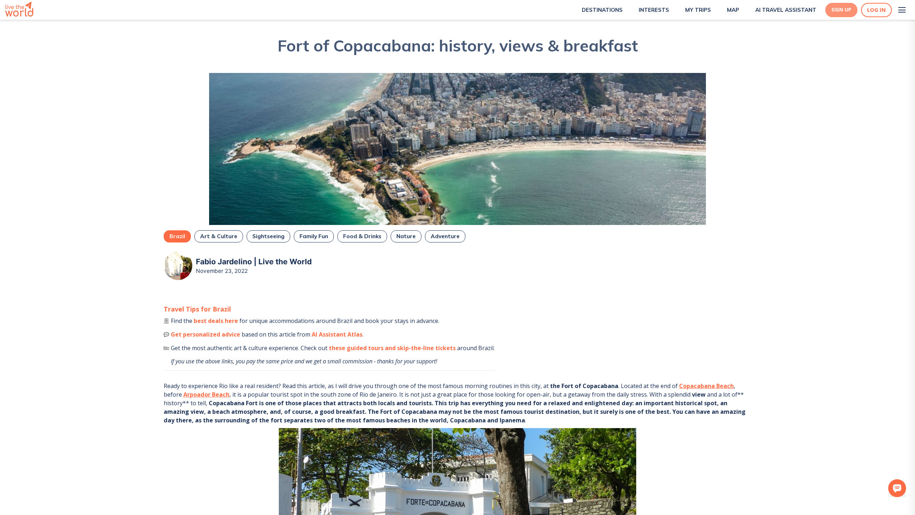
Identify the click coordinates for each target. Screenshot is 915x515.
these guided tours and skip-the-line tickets (392, 348)
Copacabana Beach (706, 386)
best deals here (216, 321)
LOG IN (876, 10)
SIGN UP (841, 10)
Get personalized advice (205, 334)
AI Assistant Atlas (337, 334)
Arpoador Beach (206, 394)
